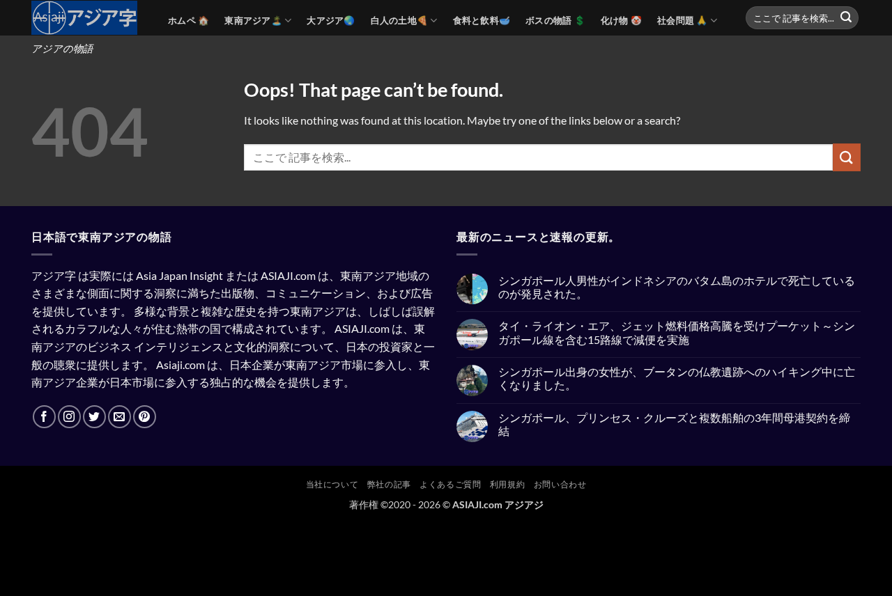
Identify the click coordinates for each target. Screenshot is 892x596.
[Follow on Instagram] (69, 416)
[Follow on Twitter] (94, 416)
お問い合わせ (560, 484)
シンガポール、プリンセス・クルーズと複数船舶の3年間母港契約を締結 (674, 424)
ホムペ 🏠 (188, 20)
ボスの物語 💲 (555, 20)
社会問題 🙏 (682, 20)
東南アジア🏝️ (253, 20)
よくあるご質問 (450, 484)
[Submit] (846, 18)
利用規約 (507, 484)
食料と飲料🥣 (482, 20)
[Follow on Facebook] (44, 416)
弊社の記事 (389, 484)
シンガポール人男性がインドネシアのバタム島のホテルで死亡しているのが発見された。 (676, 287)
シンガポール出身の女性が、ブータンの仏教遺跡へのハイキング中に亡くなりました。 (676, 378)
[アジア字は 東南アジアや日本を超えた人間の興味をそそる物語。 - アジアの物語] (89, 18)
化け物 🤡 (621, 20)
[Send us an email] (119, 416)
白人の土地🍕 (400, 20)
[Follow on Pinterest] (144, 416)
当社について (332, 484)
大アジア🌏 (331, 20)
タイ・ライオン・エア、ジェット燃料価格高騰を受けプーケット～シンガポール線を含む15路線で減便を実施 (676, 332)
